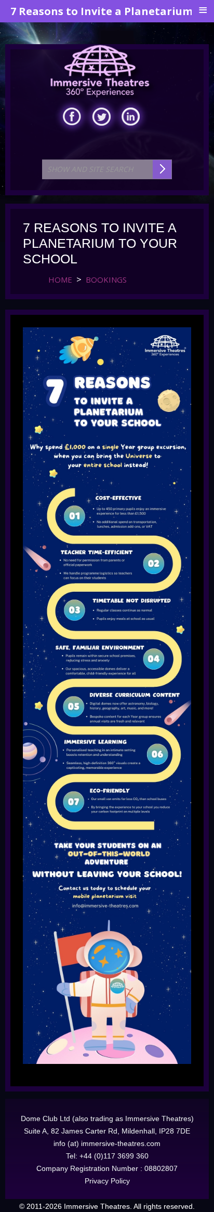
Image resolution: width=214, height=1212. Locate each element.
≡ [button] (202, 10)
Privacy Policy (107, 1181)
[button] (184, 1182)
